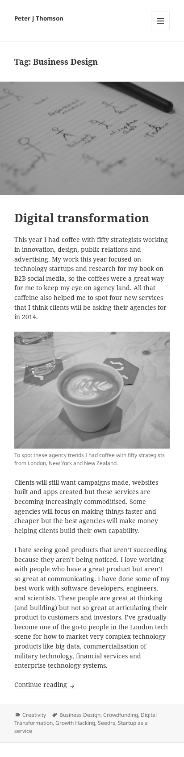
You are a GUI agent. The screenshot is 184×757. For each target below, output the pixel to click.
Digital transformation (81, 218)
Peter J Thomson (38, 18)
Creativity (34, 715)
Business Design (79, 715)
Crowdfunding (120, 715)
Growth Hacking (75, 723)
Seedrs (106, 723)
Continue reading (45, 685)
